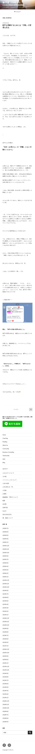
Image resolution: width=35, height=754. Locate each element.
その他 (4, 476)
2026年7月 (5, 528)
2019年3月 (5, 694)
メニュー (18, 11)
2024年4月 (5, 604)
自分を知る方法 (7, 514)
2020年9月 (5, 656)
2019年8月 (5, 677)
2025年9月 (5, 556)
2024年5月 (5, 601)
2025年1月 (5, 576)
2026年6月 (5, 532)
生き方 (4, 511)
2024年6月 (5, 597)
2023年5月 (5, 642)
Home (4, 435)
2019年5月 (5, 687)
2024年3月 (5, 608)
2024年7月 (5, 594)
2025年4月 (5, 566)
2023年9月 (5, 628)
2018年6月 (5, 718)
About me (5, 445)
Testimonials (6, 455)
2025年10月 (6, 552)
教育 (4, 500)
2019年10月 (6, 670)
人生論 (4, 490)
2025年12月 (6, 545)
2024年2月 (5, 611)
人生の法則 (6, 483)
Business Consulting (8, 452)
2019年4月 (5, 690)
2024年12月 (6, 580)
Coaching (5, 438)
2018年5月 (5, 721)
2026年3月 (5, 538)
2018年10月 (6, 708)
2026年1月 (5, 542)
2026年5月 (5, 535)
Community (6, 448)
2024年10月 (6, 587)
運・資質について (8, 518)
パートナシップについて (10, 480)
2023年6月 (5, 639)
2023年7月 (5, 635)
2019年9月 (5, 673)
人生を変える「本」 (8, 487)
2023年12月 (6, 618)
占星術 (4, 493)
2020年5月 (5, 659)
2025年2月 (5, 573)
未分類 (4, 504)
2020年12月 (6, 649)
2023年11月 (6, 621)
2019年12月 (6, 666)
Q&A (4, 459)
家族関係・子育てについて (10, 497)
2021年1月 (5, 646)
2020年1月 (5, 663)
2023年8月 (5, 632)
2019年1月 (5, 697)
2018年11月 (6, 704)
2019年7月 (5, 680)
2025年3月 (5, 570)
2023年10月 (6, 625)
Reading (5, 441)
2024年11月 (6, 583)
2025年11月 (6, 549)
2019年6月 (5, 683)
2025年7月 (5, 559)
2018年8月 (5, 711)
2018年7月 (5, 715)
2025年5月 (5, 563)
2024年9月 (5, 590)
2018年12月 (6, 701)
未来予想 (5, 507)
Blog (4, 462)
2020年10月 (6, 652)
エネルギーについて (8, 473)
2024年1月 (5, 614)
